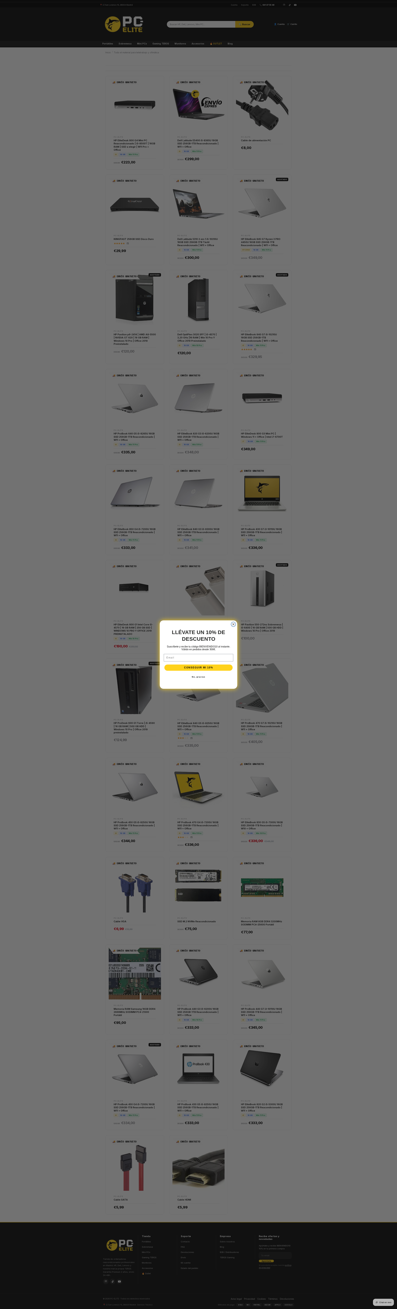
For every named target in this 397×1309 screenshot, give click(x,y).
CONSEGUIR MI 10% (198, 667)
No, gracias (198, 677)
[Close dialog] (233, 624)
